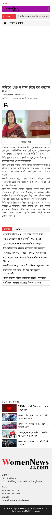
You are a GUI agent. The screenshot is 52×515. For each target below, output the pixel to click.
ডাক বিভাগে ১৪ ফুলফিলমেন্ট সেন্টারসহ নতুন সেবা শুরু (26, 265)
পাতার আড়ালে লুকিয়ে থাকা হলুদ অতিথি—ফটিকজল (24, 278)
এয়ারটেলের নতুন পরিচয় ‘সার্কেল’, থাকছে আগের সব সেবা (33, 434)
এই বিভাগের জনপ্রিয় (10, 401)
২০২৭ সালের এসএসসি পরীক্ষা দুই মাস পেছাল (22, 243)
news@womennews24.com (16, 500)
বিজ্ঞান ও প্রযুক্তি (16, 23)
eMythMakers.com (32, 511)
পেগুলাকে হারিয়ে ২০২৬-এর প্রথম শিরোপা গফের (23, 234)
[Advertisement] (26, 57)
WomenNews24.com (38, 508)
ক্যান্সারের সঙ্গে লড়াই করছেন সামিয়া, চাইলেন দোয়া (24, 252)
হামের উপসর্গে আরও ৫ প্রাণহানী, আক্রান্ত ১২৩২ (23, 238)
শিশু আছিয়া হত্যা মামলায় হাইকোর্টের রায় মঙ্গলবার (24, 248)
